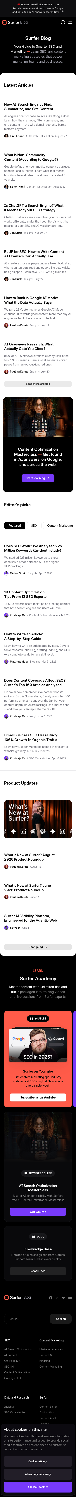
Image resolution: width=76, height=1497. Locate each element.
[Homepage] (10, 22)
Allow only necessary (38, 1474)
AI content (10, 1355)
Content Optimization (39, 186)
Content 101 (46, 1355)
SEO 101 (9, 1366)
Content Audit (47, 1418)
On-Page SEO (12, 1378)
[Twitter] (63, 1298)
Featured (15, 525)
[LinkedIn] (57, 1298)
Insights (29, 232)
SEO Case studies (39, 758)
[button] (70, 22)
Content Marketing (50, 1366)
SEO (34, 525)
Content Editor (48, 1406)
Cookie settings (37, 1461)
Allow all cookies (38, 1487)
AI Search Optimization (40, 136)
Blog (24, 22)
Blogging (35, 661)
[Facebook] (50, 1298)
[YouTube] (70, 1298)
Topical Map (46, 1412)
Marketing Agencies (51, 1349)
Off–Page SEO (12, 1360)
